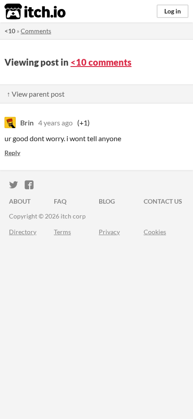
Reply (12, 152)
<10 (9, 31)
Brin (27, 122)
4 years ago (55, 122)
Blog (107, 201)
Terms (62, 232)
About (20, 201)
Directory (22, 232)
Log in (172, 11)
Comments (36, 31)
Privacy (109, 232)
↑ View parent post (36, 93)
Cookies (155, 232)
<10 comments (101, 62)
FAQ (60, 201)
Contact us (163, 201)
